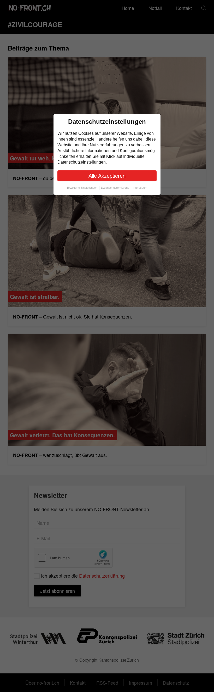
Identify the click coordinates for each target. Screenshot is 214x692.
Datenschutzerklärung (116, 187)
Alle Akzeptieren (107, 176)
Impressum (140, 187)
